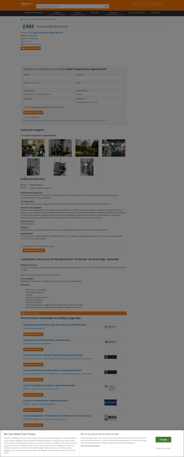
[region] (92, 443)
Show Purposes (163, 448)
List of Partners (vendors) (90, 446)
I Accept (163, 439)
